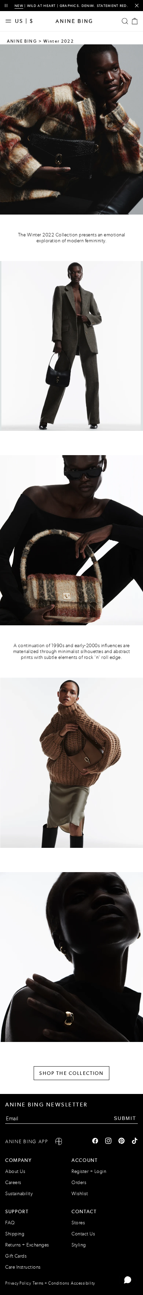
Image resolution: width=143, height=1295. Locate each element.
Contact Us (83, 1234)
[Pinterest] (121, 1141)
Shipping (14, 1234)
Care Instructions (23, 1267)
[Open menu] (10, 21)
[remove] (136, 6)
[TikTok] (135, 1141)
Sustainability (19, 1194)
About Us (15, 1171)
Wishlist (80, 1194)
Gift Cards (15, 1256)
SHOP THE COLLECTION (71, 1073)
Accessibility (83, 1283)
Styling (79, 1245)
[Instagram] (108, 1141)
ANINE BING (22, 41)
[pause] (6, 6)
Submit (125, 1118)
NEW (19, 6)
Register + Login (89, 1171)
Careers (13, 1182)
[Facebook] (95, 1141)
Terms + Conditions (51, 1283)
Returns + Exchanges (27, 1245)
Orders (79, 1182)
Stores (78, 1223)
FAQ (10, 1223)
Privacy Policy (18, 1283)
